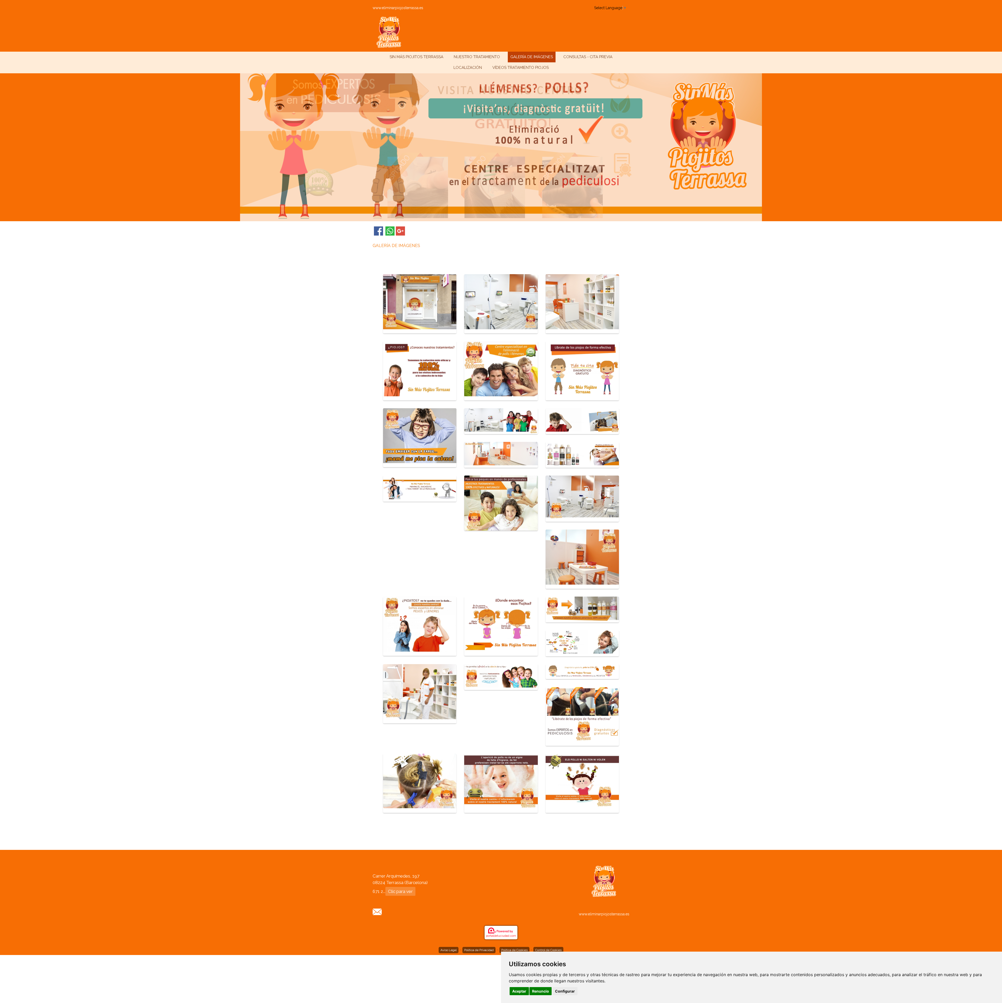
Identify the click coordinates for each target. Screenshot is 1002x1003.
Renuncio (540, 991)
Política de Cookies (514, 950)
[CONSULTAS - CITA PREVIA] (377, 911)
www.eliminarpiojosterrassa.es (398, 8)
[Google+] (400, 231)
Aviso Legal (448, 950)
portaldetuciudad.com (501, 936)
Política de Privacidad (479, 950)
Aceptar (519, 991)
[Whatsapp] (390, 231)
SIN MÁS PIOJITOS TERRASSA (416, 57)
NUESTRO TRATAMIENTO (477, 57)
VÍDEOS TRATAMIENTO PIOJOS (520, 67)
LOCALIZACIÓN (468, 67)
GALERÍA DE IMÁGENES (531, 57)
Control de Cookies (548, 950)
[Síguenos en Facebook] (378, 231)
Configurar (565, 991)
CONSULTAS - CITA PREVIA (587, 57)
